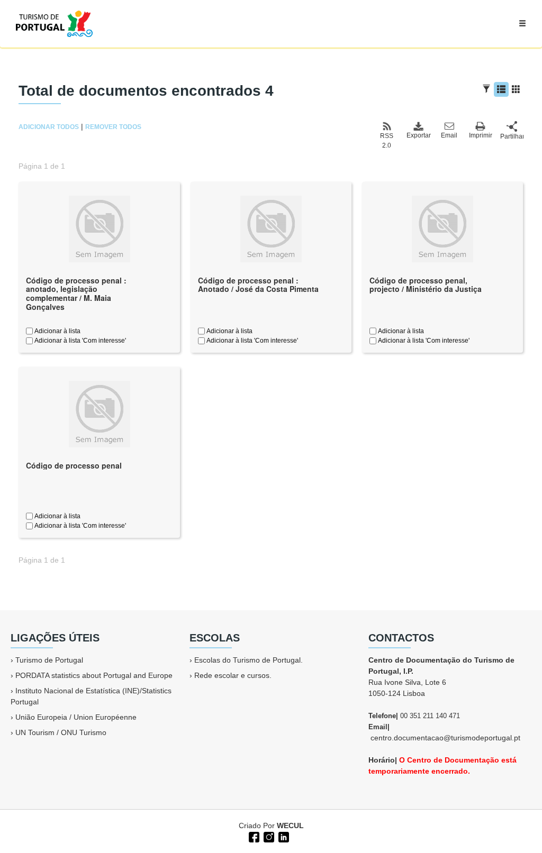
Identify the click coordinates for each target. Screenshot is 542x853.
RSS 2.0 (386, 140)
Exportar (418, 135)
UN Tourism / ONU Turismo (60, 732)
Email (449, 135)
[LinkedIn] (282, 836)
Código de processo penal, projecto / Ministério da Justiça (425, 285)
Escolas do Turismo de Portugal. (248, 660)
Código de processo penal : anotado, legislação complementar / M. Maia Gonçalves (76, 293)
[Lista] (501, 89)
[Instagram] (268, 836)
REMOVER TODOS (113, 127)
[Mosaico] (516, 89)
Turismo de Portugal (49, 660)
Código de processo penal (74, 465)
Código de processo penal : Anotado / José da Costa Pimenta (258, 285)
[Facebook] (253, 836)
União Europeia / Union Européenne (76, 717)
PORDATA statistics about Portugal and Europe (94, 675)
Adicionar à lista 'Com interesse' (79, 340)
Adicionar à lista (56, 331)
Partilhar (511, 136)
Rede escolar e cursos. (233, 675)
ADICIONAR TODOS (49, 127)
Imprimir (480, 135)
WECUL (290, 825)
